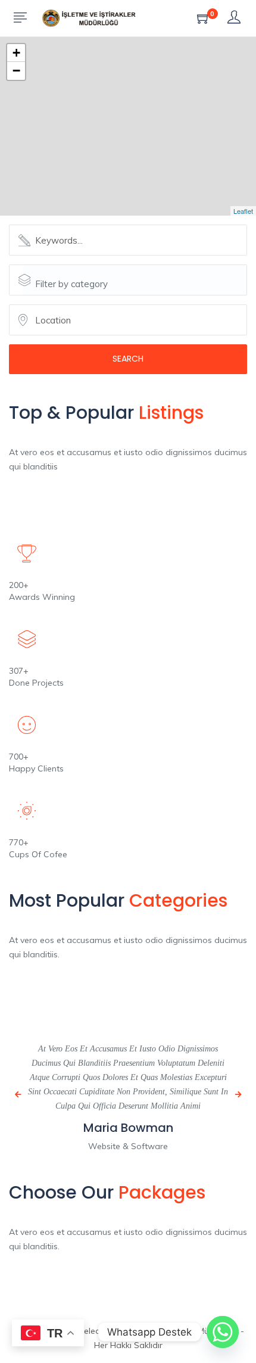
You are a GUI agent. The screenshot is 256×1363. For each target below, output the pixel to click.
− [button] (16, 70)
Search (128, 359)
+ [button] (16, 52)
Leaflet (243, 211)
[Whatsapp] (223, 1332)
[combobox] (134, 280)
